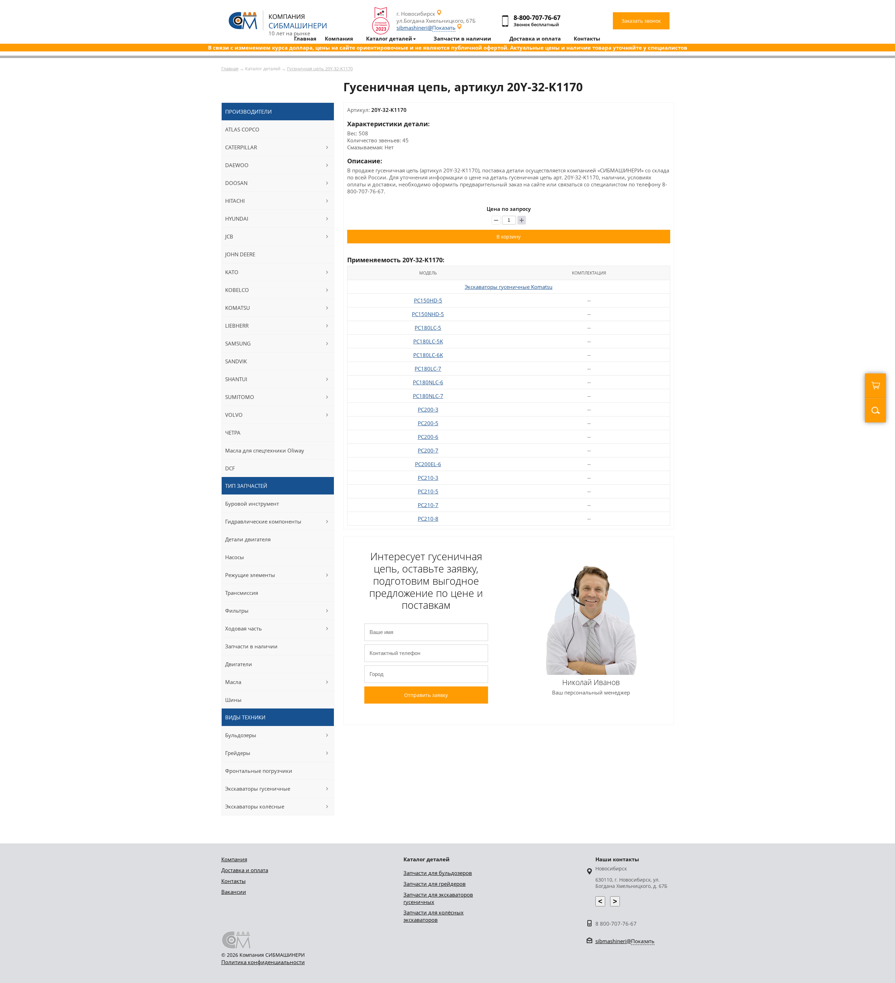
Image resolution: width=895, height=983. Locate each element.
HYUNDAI (236, 218)
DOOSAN (236, 182)
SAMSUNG (238, 343)
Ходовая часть (243, 628)
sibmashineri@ (426, 27)
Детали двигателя (248, 539)
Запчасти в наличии (251, 646)
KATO (231, 272)
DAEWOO (237, 165)
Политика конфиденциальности (263, 962)
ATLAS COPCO (242, 129)
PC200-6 (428, 436)
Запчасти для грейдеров (434, 883)
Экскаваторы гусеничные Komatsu (508, 286)
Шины (233, 699)
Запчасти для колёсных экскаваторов (433, 916)
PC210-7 (428, 504)
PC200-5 (428, 423)
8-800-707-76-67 (537, 17)
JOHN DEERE (240, 254)
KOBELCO (237, 289)
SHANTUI (236, 379)
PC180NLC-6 (428, 382)
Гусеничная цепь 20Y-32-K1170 (320, 68)
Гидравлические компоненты (263, 521)
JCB (229, 236)
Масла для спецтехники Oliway (264, 450)
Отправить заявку (426, 695)
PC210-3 (428, 477)
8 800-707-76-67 (616, 923)
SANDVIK (236, 361)
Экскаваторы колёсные (254, 806)
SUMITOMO (239, 396)
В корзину (508, 236)
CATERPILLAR (241, 147)
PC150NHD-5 (428, 314)
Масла (233, 681)
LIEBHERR (237, 325)
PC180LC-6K (428, 354)
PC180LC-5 (428, 327)
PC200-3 (428, 409)
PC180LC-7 (428, 368)
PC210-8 (428, 518)
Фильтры (237, 610)
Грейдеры (237, 752)
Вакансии (233, 891)
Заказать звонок (641, 20)
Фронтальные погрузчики (258, 770)
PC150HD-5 (428, 300)
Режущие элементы (250, 574)
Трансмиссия (241, 592)
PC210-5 (428, 491)
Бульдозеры (240, 735)
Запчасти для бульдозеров (437, 872)
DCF (230, 468)
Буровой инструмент (252, 503)
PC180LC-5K (428, 341)
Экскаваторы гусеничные (257, 788)
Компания (234, 859)
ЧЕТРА (233, 432)
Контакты (233, 880)
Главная (229, 68)
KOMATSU (237, 307)
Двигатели (238, 664)
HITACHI (235, 200)
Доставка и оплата (244, 870)
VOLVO (234, 414)
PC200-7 (428, 450)
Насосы (234, 557)
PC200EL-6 (428, 464)
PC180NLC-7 (428, 395)
